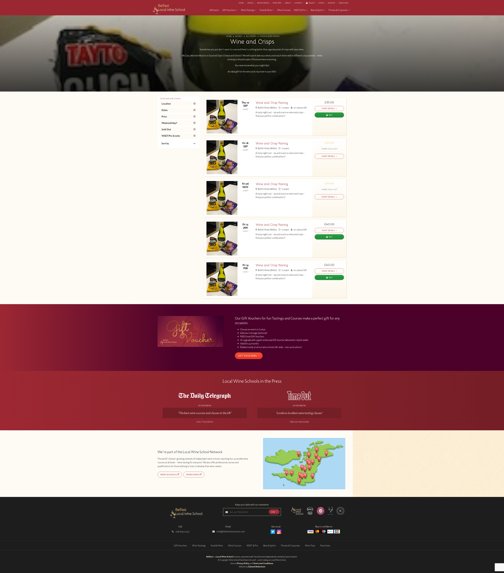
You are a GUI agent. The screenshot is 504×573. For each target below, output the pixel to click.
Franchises (343, 3)
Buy (331, 115)
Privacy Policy (243, 563)
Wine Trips (310, 545)
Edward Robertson (256, 566)
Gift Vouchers (248, 355)
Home (241, 3)
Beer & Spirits (269, 545)
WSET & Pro (252, 545)
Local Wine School (224, 556)
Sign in (321, 3)
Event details (328, 108)
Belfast (209, 556)
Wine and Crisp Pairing (272, 103)
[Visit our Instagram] (279, 531)
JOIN (273, 512)
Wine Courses (234, 545)
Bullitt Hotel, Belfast (267, 107)
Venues (250, 3)
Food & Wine (217, 545)
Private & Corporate (290, 545)
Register (331, 3)
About (288, 3)
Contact (298, 3)
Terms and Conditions (263, 563)
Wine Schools (168, 474)
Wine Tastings (199, 545)
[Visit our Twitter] (273, 531)
